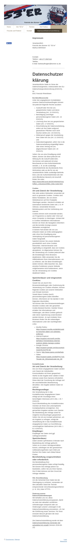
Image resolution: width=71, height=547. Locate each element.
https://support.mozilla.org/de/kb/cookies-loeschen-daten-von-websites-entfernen (50, 331)
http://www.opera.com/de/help (53, 352)
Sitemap (17, 539)
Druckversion (10, 539)
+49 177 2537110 (45, 59)
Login (65, 539)
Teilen (9, 43)
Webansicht (63, 541)
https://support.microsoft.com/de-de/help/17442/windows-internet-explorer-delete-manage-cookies (48, 341)
